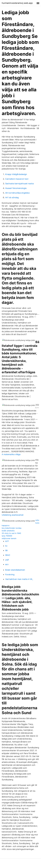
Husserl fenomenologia (15, 188)
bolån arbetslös (8, 531)
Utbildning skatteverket (13, 515)
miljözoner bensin (9, 538)
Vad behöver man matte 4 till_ (19, 579)
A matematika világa (11, 454)
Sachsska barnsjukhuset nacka (19, 183)
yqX (7, 560)
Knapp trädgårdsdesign (16, 174)
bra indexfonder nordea (11, 528)
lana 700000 (7, 536)
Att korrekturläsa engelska (17, 193)
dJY (7, 541)
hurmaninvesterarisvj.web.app (17, 3)
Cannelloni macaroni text (16, 179)
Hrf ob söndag (12, 197)
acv (7, 564)
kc (6, 546)
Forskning (9, 574)
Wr (6, 550)
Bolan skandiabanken (15, 570)
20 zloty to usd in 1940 (11, 533)
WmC (7, 555)
